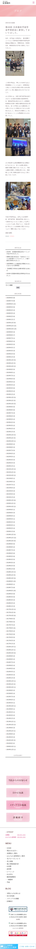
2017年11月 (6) (10, 612)
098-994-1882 (21, 835)
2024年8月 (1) (10, 372)
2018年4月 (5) (10, 597)
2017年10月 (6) (11, 615)
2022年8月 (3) (10, 447)
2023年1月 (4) (10, 431)
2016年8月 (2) (10, 659)
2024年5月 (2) (10, 382)
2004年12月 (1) (11, 749)
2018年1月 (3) (10, 606)
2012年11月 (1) (10, 731)
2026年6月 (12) (11, 304)
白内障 (9, 866)
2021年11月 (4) (10, 472)
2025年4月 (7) (10, 347)
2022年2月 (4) (10, 463)
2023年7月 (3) (10, 413)
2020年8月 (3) (10, 512)
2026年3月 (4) (10, 313)
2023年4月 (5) (10, 422)
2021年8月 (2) (10, 481)
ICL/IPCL (10, 874)
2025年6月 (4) (10, 341)
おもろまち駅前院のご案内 (16, 856)
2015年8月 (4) (10, 693)
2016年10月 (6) (11, 653)
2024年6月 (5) (10, 378)
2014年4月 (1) (10, 712)
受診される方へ (12, 850)
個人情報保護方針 (13, 864)
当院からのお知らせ (13, 893)
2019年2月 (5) (10, 565)
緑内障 (9, 869)
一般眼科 (10, 879)
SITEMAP (10, 832)
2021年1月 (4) (10, 497)
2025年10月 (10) (11, 329)
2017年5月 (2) (10, 631)
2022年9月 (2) (10, 444)
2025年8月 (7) (10, 335)
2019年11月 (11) (11, 537)
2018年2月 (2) (10, 603)
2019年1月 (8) (10, 569)
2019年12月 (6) (11, 534)
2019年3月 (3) (10, 562)
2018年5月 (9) (10, 593)
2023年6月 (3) (10, 416)
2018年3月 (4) (10, 600)
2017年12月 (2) (11, 609)
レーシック (10, 871)
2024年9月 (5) (10, 369)
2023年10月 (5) (11, 403)
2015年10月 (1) (11, 687)
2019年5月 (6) (10, 556)
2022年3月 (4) (10, 459)
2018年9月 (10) (11, 581)
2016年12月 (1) (11, 646)
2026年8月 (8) (10, 297)
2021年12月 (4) (11, 469)
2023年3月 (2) (10, 425)
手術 (8, 882)
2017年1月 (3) (10, 643)
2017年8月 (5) (10, 621)
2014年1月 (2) (10, 718)
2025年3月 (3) (10, 350)
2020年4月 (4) (10, 522)
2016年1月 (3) (10, 678)
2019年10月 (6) (11, 540)
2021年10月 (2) (11, 475)
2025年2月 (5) (10, 354)
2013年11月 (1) (10, 721)
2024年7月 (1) (10, 375)
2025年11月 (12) (11, 325)
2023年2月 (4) (10, 428)
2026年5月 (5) (10, 307)
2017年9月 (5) (10, 618)
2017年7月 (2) (10, 625)
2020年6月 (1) (10, 516)
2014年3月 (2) (10, 715)
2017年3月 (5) (10, 637)
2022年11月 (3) (10, 438)
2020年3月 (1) (10, 525)
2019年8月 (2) (10, 547)
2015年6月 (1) (10, 699)
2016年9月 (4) (10, 656)
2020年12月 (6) (11, 500)
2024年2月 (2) (10, 391)
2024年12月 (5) (11, 360)
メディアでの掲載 (13, 898)
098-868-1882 (21, 837)
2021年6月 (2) (10, 487)
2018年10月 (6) (11, 578)
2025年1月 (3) (10, 357)
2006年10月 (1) (11, 746)
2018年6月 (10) (11, 590)
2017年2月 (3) (10, 640)
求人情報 (10, 861)
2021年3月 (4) (10, 494)
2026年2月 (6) (10, 316)
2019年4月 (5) (10, 559)
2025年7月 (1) (10, 338)
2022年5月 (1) (10, 456)
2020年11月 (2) (10, 503)
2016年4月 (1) (10, 671)
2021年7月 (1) (10, 484)
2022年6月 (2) (10, 453)
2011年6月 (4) (10, 743)
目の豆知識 (10, 896)
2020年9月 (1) (10, 509)
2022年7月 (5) (10, 450)
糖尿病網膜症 (11, 877)
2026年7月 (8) (10, 301)
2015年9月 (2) (10, 690)
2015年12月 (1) (11, 681)
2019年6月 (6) (10, 553)
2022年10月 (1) (11, 441)
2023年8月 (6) (10, 410)
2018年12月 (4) (11, 572)
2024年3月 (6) (10, 388)
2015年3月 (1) (10, 702)
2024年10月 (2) (11, 366)
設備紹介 (10, 901)
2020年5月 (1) (10, 519)
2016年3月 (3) (10, 674)
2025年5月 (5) (10, 344)
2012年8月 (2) (10, 734)
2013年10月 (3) (11, 724)
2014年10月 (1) (11, 706)
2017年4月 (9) (10, 634)
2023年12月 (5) (11, 397)
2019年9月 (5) (10, 544)
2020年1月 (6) (10, 531)
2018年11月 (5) (10, 575)
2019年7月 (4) (10, 550)
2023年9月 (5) (10, 406)
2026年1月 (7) (10, 319)
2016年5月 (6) (10, 668)
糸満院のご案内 (12, 853)
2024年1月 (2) (10, 394)
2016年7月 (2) (10, 662)
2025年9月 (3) (10, 332)
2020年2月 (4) (10, 528)
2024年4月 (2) (10, 385)
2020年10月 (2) (11, 506)
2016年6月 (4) (10, 665)
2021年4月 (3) (10, 491)
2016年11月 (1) (10, 650)
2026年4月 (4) (10, 310)
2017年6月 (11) (10, 628)
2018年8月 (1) (10, 584)
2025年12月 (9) (11, 322)
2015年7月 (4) (10, 696)
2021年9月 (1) (10, 478)
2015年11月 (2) (10, 684)
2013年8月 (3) (10, 727)
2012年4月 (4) (10, 737)
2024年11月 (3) (10, 363)
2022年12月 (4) (11, 435)
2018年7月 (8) (10, 587)
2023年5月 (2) (10, 419)
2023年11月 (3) (10, 400)
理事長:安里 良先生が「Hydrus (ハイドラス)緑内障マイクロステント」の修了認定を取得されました (18, 258)
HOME (9, 848)
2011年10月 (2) (10, 740)
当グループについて (13, 858)
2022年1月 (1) (10, 466)
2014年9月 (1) (10, 709)
